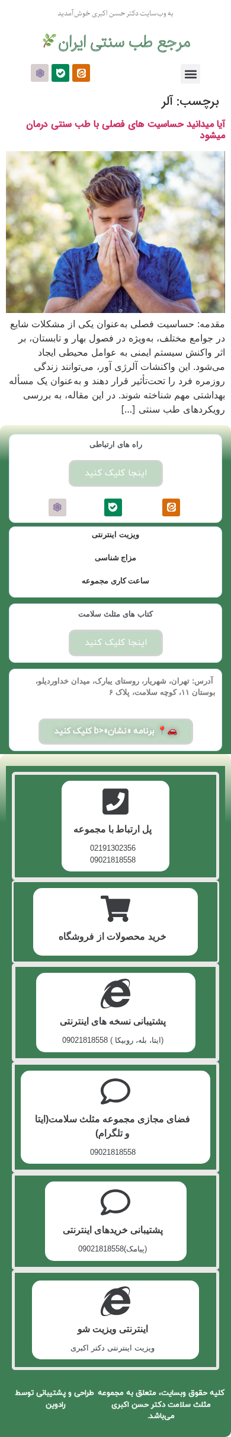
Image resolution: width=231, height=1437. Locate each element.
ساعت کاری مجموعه (115, 580)
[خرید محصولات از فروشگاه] (115, 909)
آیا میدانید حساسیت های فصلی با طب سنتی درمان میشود (125, 130)
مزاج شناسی (116, 557)
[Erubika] (40, 73)
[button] (190, 74)
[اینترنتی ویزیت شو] (115, 1301)
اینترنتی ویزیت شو (113, 1329)
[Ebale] (60, 73)
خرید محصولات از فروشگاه (112, 936)
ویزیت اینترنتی (115, 534)
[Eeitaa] (81, 73)
